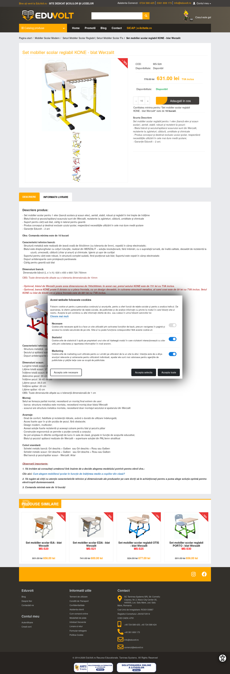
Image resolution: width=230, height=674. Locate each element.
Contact (117, 28)
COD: (138, 64)
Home (76, 28)
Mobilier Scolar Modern (47, 38)
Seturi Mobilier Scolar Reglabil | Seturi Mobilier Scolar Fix (93, 38)
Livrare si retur (76, 626)
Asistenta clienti (77, 609)
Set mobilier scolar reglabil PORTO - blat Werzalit (186, 546)
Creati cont (26, 626)
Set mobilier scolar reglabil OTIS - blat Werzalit (138, 546)
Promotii (90, 28)
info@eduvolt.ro (182, 3)
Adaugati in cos (180, 100)
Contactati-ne (28, 605)
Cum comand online (79, 613)
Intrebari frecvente (78, 622)
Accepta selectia (143, 372)
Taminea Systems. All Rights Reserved (138, 657)
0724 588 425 (147, 3)
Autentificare (27, 622)
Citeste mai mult (59, 316)
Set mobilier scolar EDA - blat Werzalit (91, 546)
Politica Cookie (76, 634)
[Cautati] (146, 15)
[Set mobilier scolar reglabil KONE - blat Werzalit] (76, 95)
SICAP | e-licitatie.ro (139, 28)
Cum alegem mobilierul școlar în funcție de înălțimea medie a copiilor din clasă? (79, 473)
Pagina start (25, 38)
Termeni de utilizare (79, 596)
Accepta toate (168, 372)
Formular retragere (78, 630)
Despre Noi (27, 600)
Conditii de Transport (79, 600)
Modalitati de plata (78, 617)
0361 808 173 (164, 3)
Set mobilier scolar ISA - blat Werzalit (44, 546)
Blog (104, 28)
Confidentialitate (77, 605)
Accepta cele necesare (66, 372)
